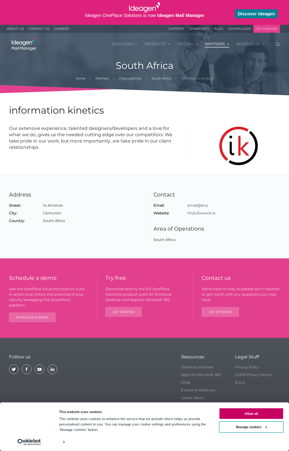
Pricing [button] (185, 44)
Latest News (192, 398)
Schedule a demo (32, 317)
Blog (219, 29)
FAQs (185, 382)
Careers (61, 29)
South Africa (145, 65)
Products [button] (155, 44)
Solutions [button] (122, 44)
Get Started (267, 29)
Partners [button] (215, 44)
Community (199, 29)
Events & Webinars (198, 390)
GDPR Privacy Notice (254, 375)
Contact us (38, 29)
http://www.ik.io (201, 213)
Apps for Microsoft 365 (201, 375)
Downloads (239, 29)
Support (176, 29)
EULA (240, 382)
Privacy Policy (247, 367)
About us (15, 29)
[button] (277, 44)
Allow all (251, 414)
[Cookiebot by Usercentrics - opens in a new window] (29, 442)
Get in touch (220, 312)
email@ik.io (197, 205)
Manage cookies (248, 427)
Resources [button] (248, 44)
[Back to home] (23, 44)
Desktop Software (197, 367)
